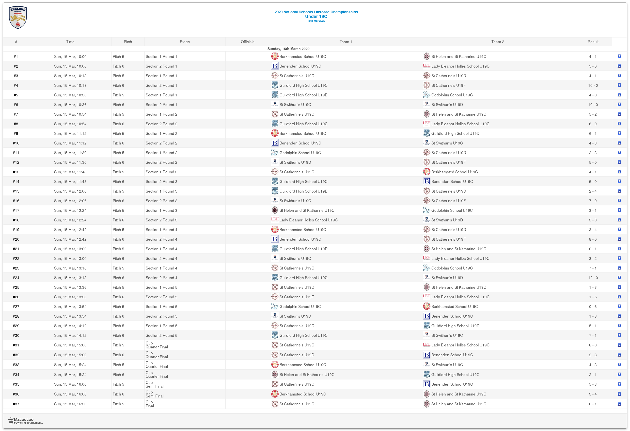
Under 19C (316, 15)
